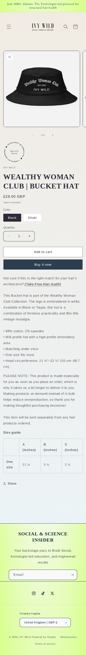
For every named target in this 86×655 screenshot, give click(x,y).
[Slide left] (33, 135)
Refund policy (68, 637)
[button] (9, 27)
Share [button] (12, 483)
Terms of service (45, 643)
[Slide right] (53, 135)
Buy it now (43, 264)
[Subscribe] (72, 575)
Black (12, 217)
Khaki (32, 217)
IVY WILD (25, 637)
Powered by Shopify (44, 637)
